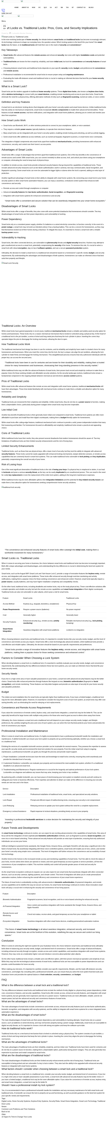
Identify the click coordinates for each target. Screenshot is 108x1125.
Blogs (5, 24)
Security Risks (54, 1101)
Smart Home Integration (69, 1101)
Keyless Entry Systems (39, 1101)
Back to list (6, 1112)
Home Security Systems (21, 1101)
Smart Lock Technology (88, 1101)
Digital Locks (6, 1101)
